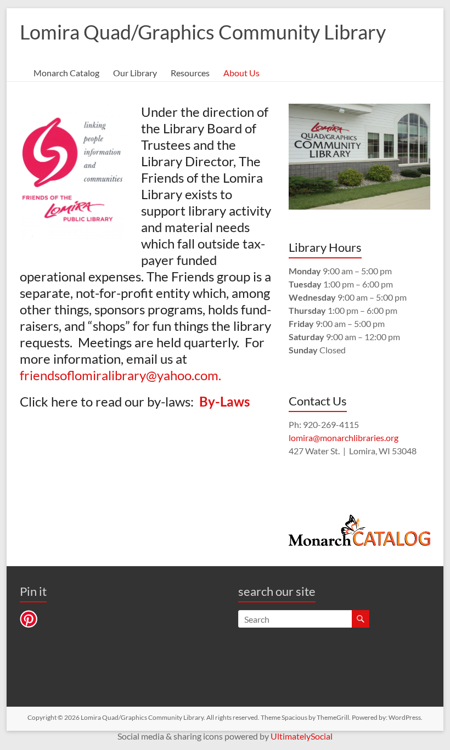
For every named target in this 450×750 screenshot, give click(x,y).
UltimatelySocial (302, 736)
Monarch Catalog (66, 72)
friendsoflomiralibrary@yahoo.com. (123, 375)
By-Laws (224, 401)
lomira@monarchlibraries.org (343, 437)
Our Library (135, 72)
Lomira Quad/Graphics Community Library (203, 32)
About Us (241, 72)
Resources (190, 72)
